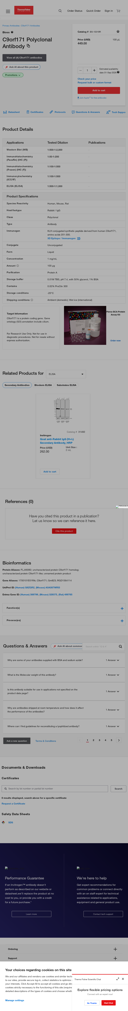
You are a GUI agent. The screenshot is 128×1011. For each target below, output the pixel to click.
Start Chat (108, 1003)
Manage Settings (14, 1000)
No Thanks (92, 1003)
